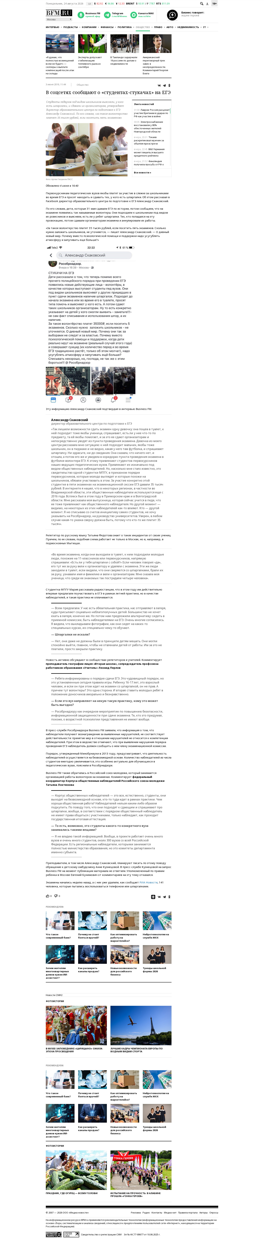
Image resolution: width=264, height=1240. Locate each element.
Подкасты (70, 27)
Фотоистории (55, 1001)
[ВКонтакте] (159, 85)
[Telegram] (164, 85)
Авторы (203, 1212)
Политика (125, 27)
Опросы (213, 1212)
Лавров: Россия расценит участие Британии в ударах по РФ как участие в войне (152, 113)
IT (204, 27)
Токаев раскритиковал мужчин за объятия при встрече (149, 140)
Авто (169, 27)
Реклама (136, 1212)
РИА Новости (149, 882)
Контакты (157, 1212)
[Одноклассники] (169, 85)
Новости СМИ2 (54, 995)
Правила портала (188, 1212)
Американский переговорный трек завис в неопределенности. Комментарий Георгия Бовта (155, 65)
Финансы (107, 27)
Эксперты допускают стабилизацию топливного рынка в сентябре (90, 62)
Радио (146, 1212)
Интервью (52, 27)
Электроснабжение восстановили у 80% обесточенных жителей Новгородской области (148, 126)
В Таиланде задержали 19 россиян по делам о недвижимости (123, 60)
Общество (143, 27)
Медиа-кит (170, 1212)
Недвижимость (188, 27)
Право (158, 27)
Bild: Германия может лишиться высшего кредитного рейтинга (149, 152)
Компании (89, 27)
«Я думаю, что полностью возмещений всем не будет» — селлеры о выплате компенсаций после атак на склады (60, 65)
